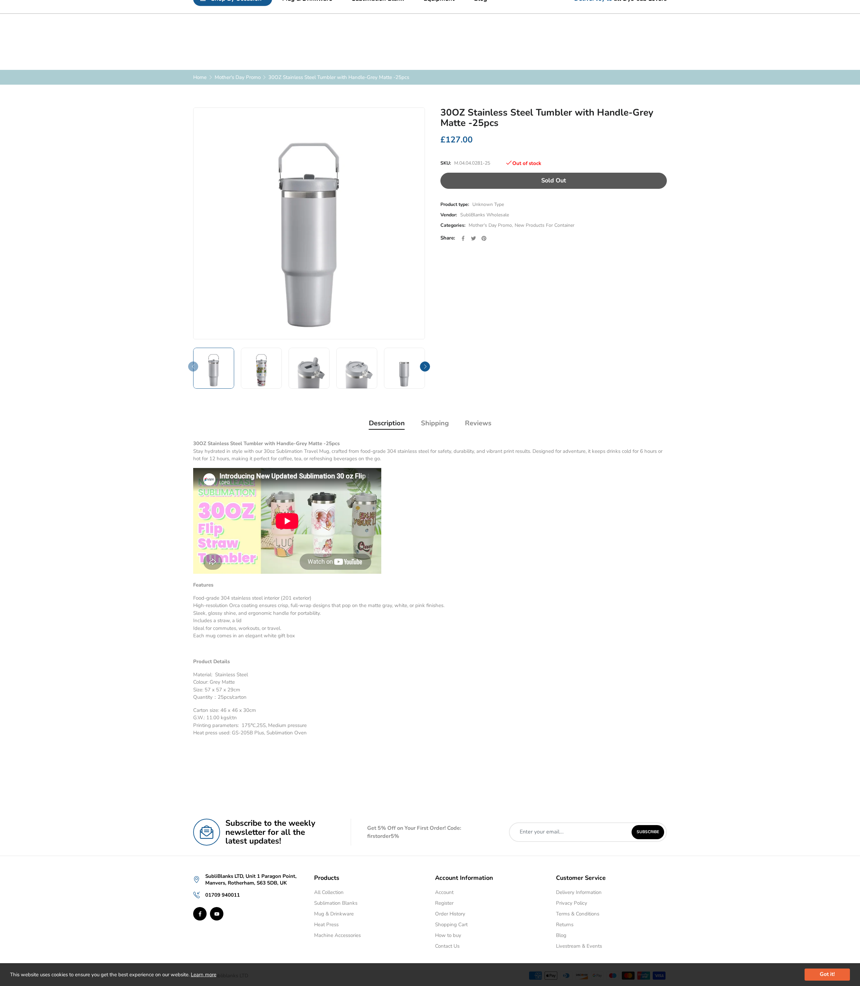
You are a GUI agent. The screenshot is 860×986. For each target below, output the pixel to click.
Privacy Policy (571, 903)
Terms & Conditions (577, 913)
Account (444, 892)
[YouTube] (216, 913)
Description (387, 423)
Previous (193, 366)
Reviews (478, 423)
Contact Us (447, 946)
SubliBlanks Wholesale (484, 215)
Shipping (435, 423)
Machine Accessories (337, 935)
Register (444, 903)
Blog (561, 935)
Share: (447, 237)
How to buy (448, 935)
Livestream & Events (579, 946)
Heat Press (326, 924)
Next (425, 366)
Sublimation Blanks (335, 903)
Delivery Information (579, 892)
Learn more (203, 974)
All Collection (329, 892)
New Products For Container (544, 225)
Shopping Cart (451, 924)
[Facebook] (200, 913)
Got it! (827, 974)
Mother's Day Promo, (491, 225)
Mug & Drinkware (334, 913)
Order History (450, 913)
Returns (564, 924)
